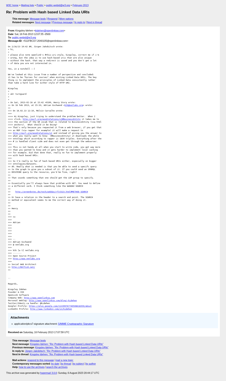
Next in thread (94, 22)
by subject (78, 363)
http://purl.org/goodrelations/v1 (32, 133)
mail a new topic (64, 360)
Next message (43, 22)
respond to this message (40, 360)
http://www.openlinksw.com (39, 298)
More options (66, 18)
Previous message (62, 22)
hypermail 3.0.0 (48, 373)
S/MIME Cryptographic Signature (76, 324)
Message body (38, 18)
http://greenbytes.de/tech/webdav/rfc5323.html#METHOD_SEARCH (51, 192)
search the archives (56, 367)
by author (91, 363)
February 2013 (81, 5)
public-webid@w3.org (58, 5)
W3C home (12, 5)
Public (40, 5)
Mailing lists (27, 5)
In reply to (80, 22)
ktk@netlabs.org (74, 105)
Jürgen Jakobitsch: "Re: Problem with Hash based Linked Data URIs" (63, 351)
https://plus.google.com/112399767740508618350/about (60, 306)
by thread (66, 363)
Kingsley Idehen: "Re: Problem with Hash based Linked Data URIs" (66, 344)
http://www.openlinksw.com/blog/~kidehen (53, 300)
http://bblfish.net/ (23, 267)
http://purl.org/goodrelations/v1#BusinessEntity (52, 119)
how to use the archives (32, 367)
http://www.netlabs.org (26, 258)
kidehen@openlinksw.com (49, 30)
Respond (52, 18)
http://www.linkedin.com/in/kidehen (51, 309)
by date (55, 363)
